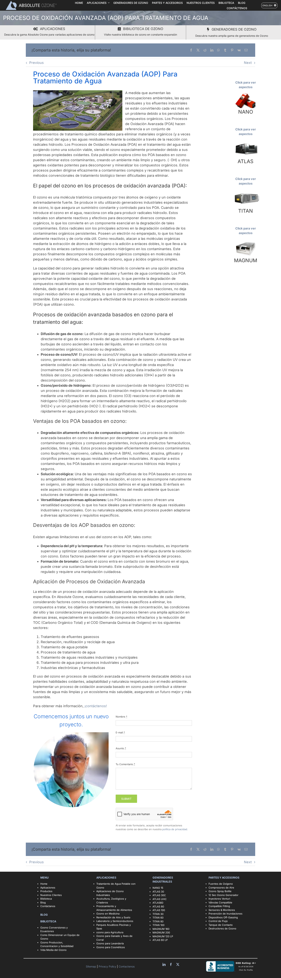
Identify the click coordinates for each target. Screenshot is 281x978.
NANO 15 (158, 887)
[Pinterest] (232, 50)
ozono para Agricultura (109, 932)
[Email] (246, 50)
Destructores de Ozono (222, 928)
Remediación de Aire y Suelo (113, 917)
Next (248, 63)
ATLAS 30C (159, 895)
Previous (36, 63)
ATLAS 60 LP (160, 939)
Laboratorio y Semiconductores (114, 921)
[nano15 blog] (245, 94)
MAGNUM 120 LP (163, 936)
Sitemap (91, 966)
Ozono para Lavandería (110, 943)
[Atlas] (245, 141)
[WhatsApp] (218, 50)
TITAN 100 (158, 925)
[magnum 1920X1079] (245, 240)
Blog (43, 902)
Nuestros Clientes (51, 895)
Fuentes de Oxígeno (221, 883)
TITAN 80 (158, 921)
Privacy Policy (108, 966)
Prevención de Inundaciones (225, 913)
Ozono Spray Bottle (220, 891)
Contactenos (126, 966)
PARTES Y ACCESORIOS (224, 877)
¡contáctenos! (95, 706)
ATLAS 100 (159, 910)
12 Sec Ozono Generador (223, 895)
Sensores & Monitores (222, 909)
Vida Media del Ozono (53, 949)
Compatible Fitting (219, 906)
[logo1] (31, 1)
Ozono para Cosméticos (110, 947)
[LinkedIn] (211, 50)
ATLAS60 (158, 902)
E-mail (120, 732)
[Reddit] (204, 50)
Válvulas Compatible (220, 902)
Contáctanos (47, 906)
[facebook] (170, 964)
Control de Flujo (218, 921)
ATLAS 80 (158, 906)
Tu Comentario (125, 764)
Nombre (121, 716)
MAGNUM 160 (161, 928)
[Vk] (239, 50)
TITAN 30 (158, 913)
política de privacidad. (175, 829)
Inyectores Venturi (219, 898)
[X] (198, 50)
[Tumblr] (225, 50)
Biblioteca (46, 898)
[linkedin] (164, 964)
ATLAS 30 (158, 891)
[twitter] (177, 964)
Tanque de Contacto (221, 924)
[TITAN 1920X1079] (245, 190)
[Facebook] (191, 50)
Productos (46, 891)
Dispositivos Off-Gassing (223, 917)
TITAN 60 (158, 917)
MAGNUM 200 (161, 932)
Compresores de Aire (221, 887)
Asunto (121, 748)
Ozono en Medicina (107, 913)
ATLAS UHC (160, 899)
